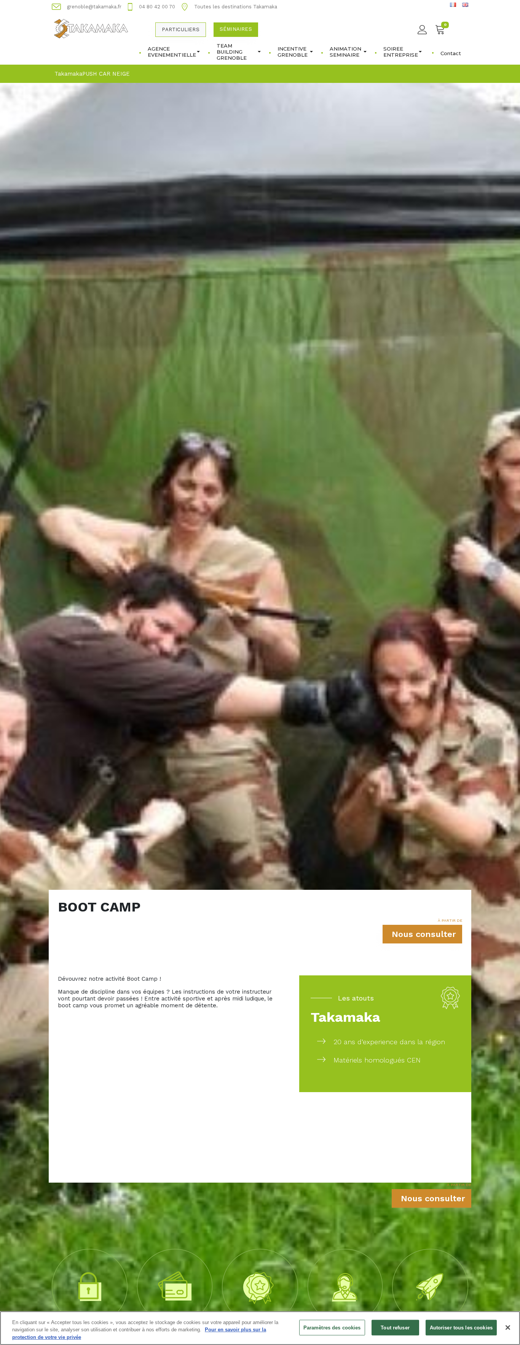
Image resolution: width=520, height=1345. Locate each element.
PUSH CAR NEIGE (106, 73)
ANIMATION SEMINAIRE (345, 52)
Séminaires (236, 29)
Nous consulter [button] (424, 934)
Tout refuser (395, 1327)
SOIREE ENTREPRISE (400, 52)
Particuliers (180, 29)
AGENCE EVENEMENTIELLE (172, 52)
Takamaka (68, 73)
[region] (260, 1328)
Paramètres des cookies (332, 1327)
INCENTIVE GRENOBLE (293, 52)
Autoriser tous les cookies (461, 1327)
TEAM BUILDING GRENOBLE (232, 52)
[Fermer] (507, 1327)
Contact (450, 53)
